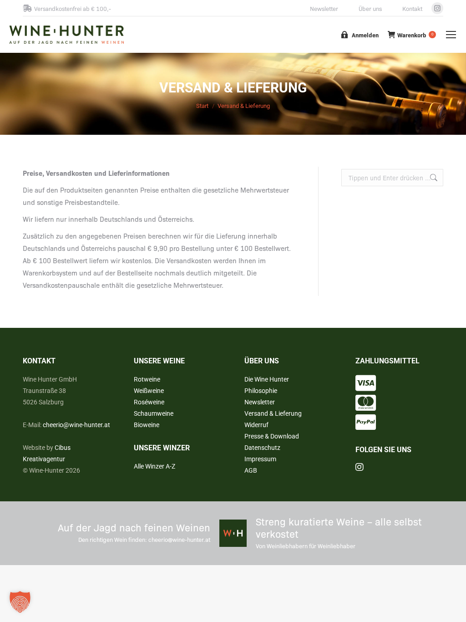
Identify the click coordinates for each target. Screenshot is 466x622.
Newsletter (324, 8)
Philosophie (260, 390)
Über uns (370, 8)
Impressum (260, 459)
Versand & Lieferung (273, 413)
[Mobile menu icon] (451, 35)
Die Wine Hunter (266, 379)
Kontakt (412, 8)
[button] (20, 602)
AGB (250, 470)
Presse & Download (271, 436)
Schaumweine (153, 413)
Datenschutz (262, 447)
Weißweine (149, 390)
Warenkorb (415, 35)
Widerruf (256, 424)
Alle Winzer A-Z (154, 466)
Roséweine (149, 402)
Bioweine (146, 424)
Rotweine (147, 379)
